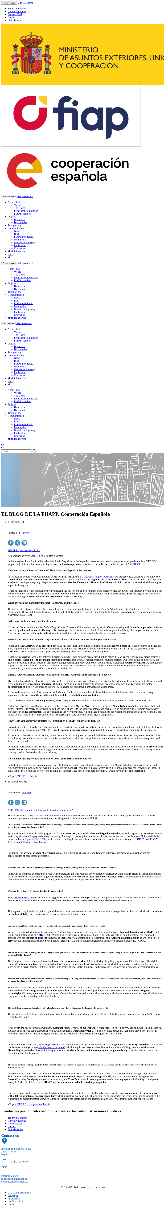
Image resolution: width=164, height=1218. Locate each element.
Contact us (19, 248)
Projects (12, 216)
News (17, 231)
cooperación (35, 1104)
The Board (19, 208)
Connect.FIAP (15, 14)
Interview (26, 532)
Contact (12, 17)
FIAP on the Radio (23, 236)
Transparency (14, 225)
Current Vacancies (17, 11)
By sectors (19, 219)
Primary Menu (9, 3)
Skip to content (25, 2)
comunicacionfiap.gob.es (14, 1181)
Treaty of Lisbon (20, 897)
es (2, 447)
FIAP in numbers (22, 213)
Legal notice (14, 1198)
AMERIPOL (134, 564)
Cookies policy (15, 1201)
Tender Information (17, 8)
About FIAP (14, 202)
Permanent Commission (26, 210)
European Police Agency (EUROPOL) (27, 839)
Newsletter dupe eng (24, 242)
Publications (20, 245)
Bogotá (33, 776)
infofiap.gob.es (9, 1176)
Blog (16, 233)
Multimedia (20, 239)
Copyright (13, 1195)
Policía (46, 1104)
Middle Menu (8, 323)
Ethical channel (15, 20)
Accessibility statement (19, 1192)
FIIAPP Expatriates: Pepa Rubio (24, 550)
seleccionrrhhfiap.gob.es (14, 1178)
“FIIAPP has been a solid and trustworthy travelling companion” (40, 810)
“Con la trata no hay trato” (51, 1047)
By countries (20, 222)
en (2, 444)
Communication (16, 228)
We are (17, 205)
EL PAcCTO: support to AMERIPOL (99, 576)
